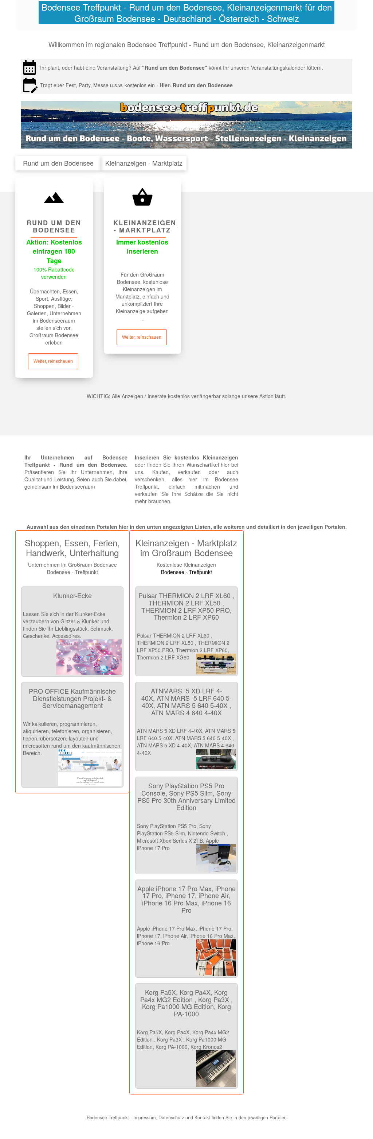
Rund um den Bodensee (203, 85)
